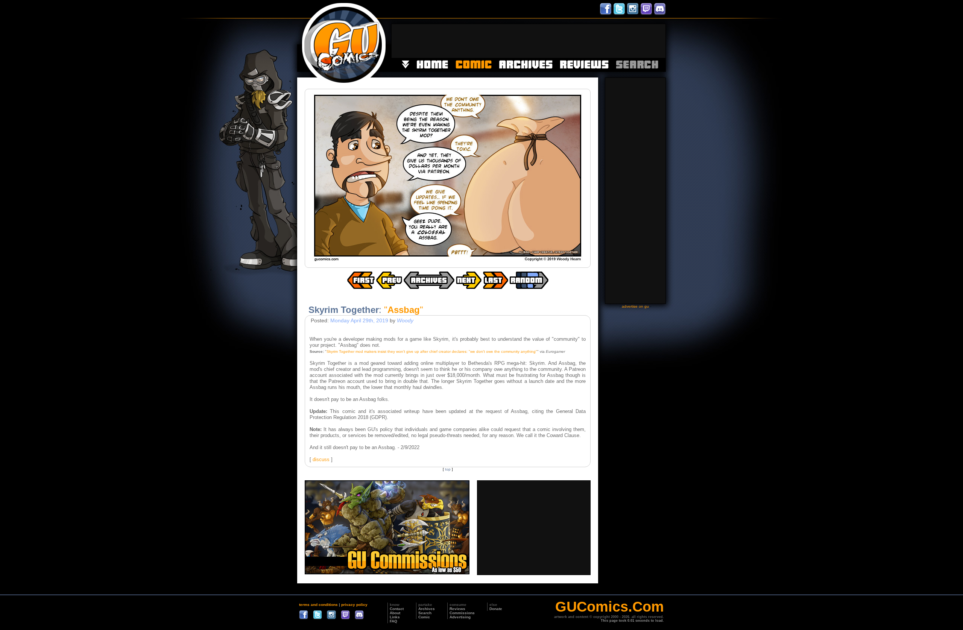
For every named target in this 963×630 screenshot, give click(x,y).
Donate (495, 609)
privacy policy (354, 605)
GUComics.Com (609, 607)
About (395, 613)
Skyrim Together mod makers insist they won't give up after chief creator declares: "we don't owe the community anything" (432, 351)
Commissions (462, 613)
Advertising (460, 617)
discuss (321, 459)
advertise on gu (635, 306)
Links (395, 617)
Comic (424, 617)
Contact (397, 609)
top (448, 469)
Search (424, 613)
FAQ (393, 621)
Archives (426, 609)
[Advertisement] (528, 41)
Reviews (457, 609)
